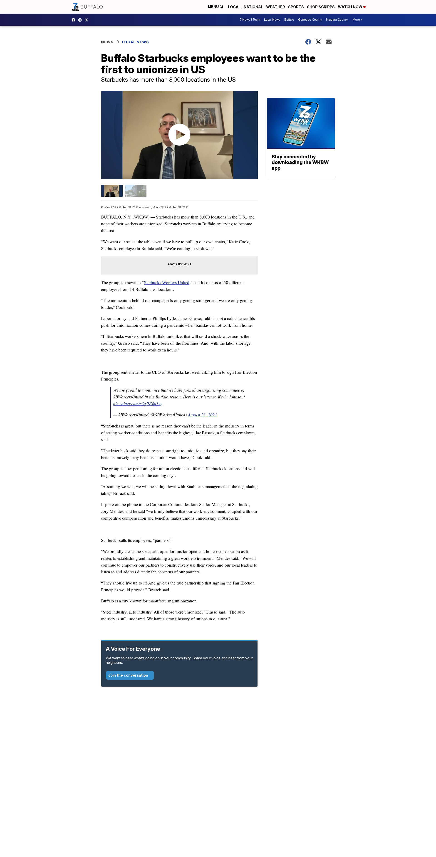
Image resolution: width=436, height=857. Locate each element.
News (107, 42)
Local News (272, 19)
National (253, 7)
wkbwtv (74, 20)
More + (357, 19)
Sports (296, 7)
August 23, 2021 (202, 414)
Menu (214, 7)
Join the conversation (128, 675)
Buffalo (289, 19)
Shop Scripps (321, 7)
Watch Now (350, 7)
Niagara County (337, 19)
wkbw (81, 20)
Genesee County (310, 19)
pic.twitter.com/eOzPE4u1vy (137, 403)
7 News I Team (250, 19)
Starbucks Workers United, (167, 282)
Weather (275, 7)
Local (234, 7)
